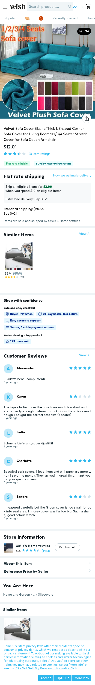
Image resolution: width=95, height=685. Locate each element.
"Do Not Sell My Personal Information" (43, 668)
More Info (82, 678)
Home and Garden (16, 594)
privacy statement (17, 653)
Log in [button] (77, 6)
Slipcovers (45, 594)
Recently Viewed (65, 18)
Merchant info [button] (67, 547)
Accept (46, 678)
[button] (69, 6)
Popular (10, 18)
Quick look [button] (20, 261)
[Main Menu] (5, 7)
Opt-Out (63, 678)
